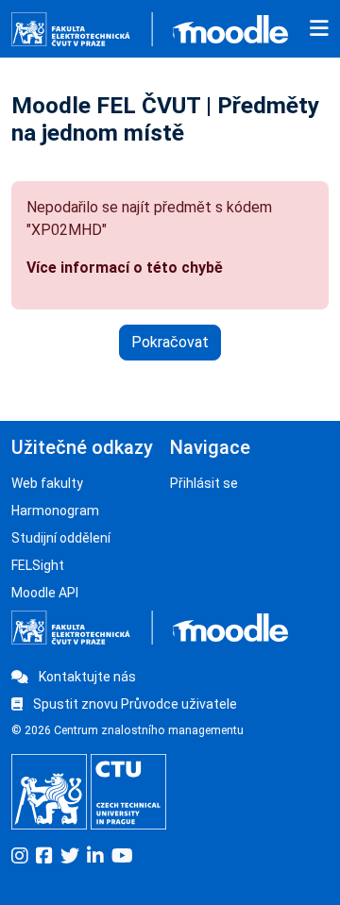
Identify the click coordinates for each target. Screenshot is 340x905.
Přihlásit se (204, 483)
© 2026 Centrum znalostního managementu (127, 730)
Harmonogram (55, 510)
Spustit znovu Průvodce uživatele (133, 704)
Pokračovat (170, 342)
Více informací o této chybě (124, 268)
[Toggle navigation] (319, 29)
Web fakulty (47, 483)
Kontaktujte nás (86, 676)
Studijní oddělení (60, 537)
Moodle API (44, 592)
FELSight (37, 565)
